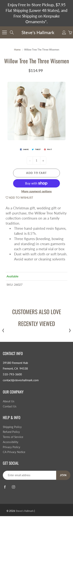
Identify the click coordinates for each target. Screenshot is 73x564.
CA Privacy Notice (14, 452)
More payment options (36, 191)
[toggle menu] (4, 32)
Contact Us (9, 406)
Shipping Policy (12, 427)
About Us (8, 401)
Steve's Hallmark (38, 32)
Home (17, 49)
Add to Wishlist (20, 197)
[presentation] (3, 329)
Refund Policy (11, 431)
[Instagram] (13, 487)
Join (63, 475)
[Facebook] (4, 487)
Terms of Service (13, 436)
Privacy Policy (11, 447)
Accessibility (10, 442)
